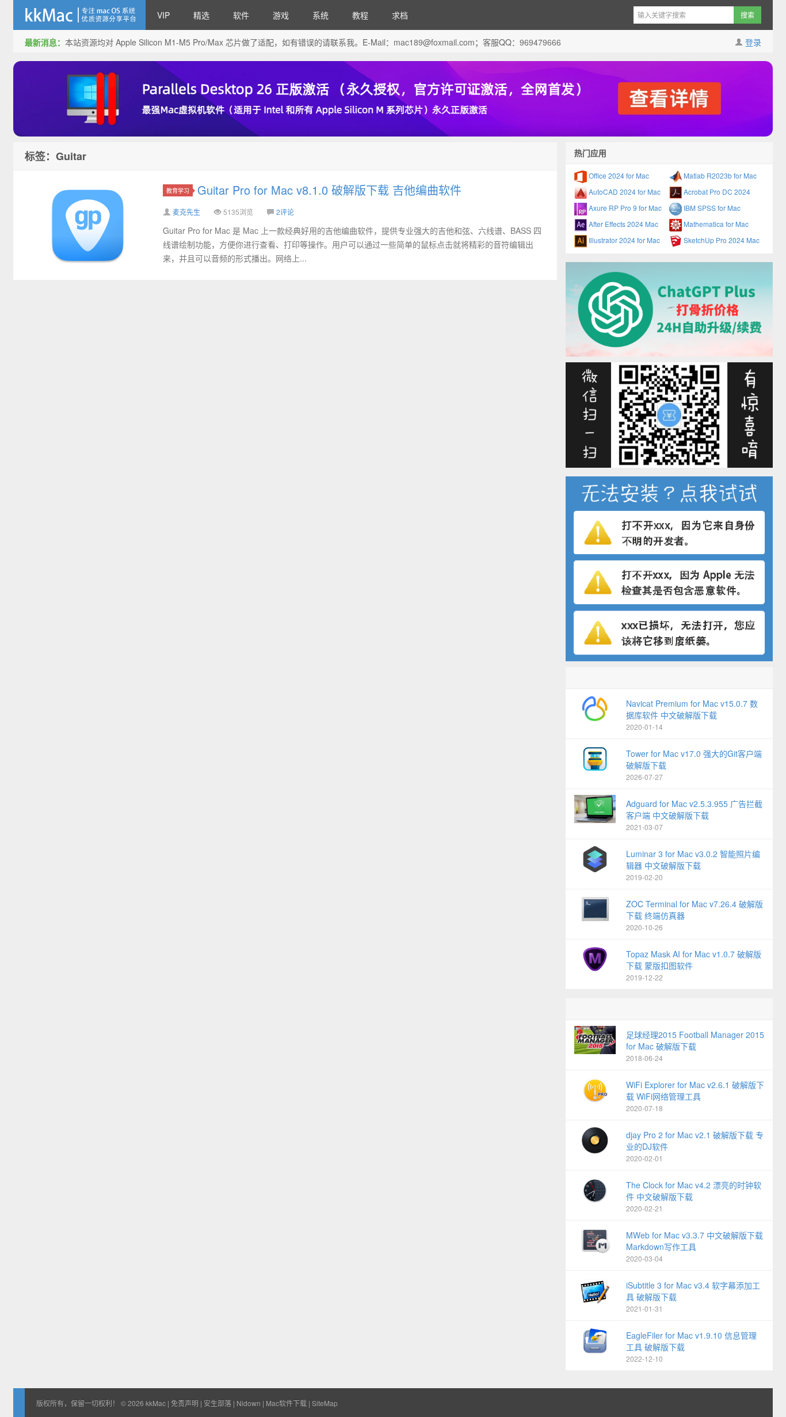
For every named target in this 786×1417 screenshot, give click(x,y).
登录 (753, 42)
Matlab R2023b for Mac (719, 175)
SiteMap (325, 1403)
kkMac (79, 15)
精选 (201, 15)
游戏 (281, 15)
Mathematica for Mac (715, 224)
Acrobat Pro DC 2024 (716, 191)
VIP (163, 15)
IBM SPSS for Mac (711, 208)
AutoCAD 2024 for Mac (624, 191)
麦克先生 (186, 212)
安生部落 (217, 1403)
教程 (360, 15)
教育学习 (177, 190)
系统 (320, 15)
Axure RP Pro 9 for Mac (624, 208)
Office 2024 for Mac (618, 175)
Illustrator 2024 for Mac (623, 240)
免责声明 (185, 1403)
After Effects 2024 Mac (622, 224)
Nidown (248, 1403)
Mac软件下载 (286, 1403)
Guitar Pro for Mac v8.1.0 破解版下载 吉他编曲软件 (329, 189)
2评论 (285, 212)
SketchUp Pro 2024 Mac (721, 240)
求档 (400, 15)
